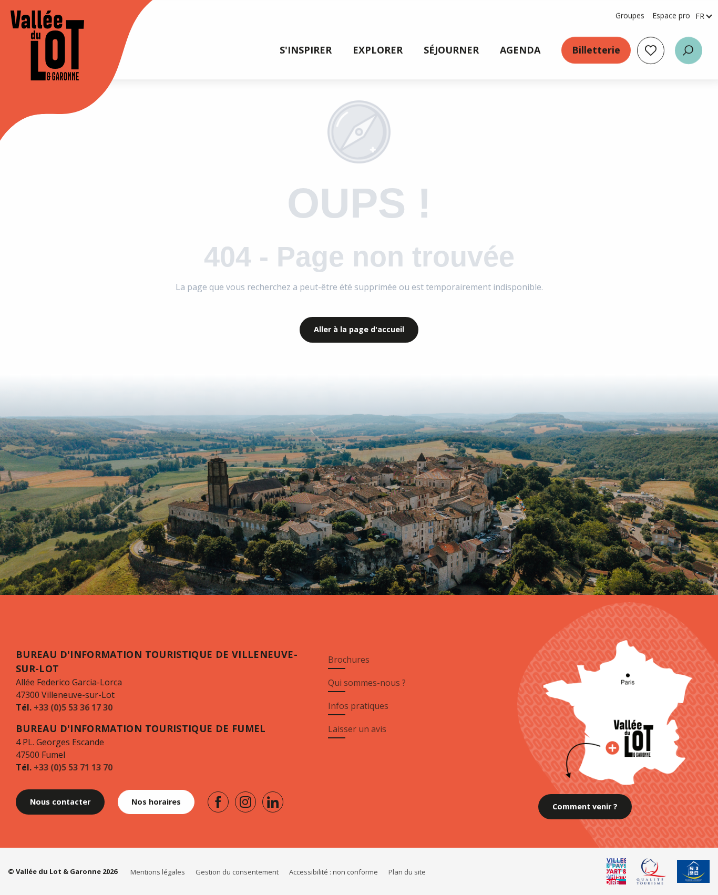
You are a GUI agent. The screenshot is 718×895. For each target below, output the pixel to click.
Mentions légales (157, 872)
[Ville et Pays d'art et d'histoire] (617, 871)
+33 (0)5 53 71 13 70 (73, 767)
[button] (688, 50)
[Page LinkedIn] (272, 801)
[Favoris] (650, 50)
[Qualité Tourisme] (651, 871)
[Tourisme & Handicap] (693, 871)
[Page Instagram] (245, 801)
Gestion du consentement (237, 872)
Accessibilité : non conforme (333, 872)
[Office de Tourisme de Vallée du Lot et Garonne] (37, 45)
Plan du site (407, 872)
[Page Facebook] (218, 801)
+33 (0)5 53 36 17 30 (73, 707)
